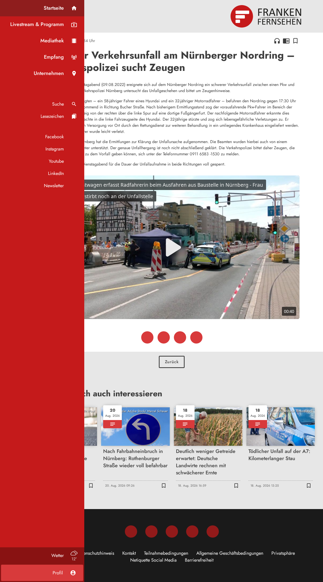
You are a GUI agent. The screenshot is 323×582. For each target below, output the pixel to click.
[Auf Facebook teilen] (147, 337)
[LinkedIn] (192, 531)
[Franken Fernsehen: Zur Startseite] (267, 16)
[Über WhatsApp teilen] (180, 337)
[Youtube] (172, 531)
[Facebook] (131, 531)
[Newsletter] (213, 531)
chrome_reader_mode (286, 40)
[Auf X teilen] (164, 337)
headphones (277, 40)
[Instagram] (151, 531)
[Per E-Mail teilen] (196, 337)
